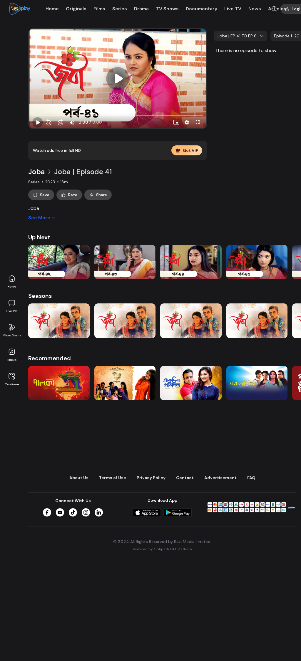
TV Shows (167, 9)
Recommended (49, 358)
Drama (141, 9)
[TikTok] (73, 512)
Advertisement (220, 477)
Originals (76, 9)
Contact (185, 477)
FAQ (251, 477)
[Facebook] (47, 512)
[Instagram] (86, 512)
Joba (36, 171)
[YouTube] (60, 512)
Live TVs (12, 311)
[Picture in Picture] (176, 122)
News (254, 9)
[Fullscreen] (197, 122)
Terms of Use (112, 477)
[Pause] (37, 122)
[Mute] (71, 122)
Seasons (40, 296)
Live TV (232, 9)
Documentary (201, 9)
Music (11, 360)
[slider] (117, 116)
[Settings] (187, 122)
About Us (78, 477)
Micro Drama (12, 335)
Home (12, 286)
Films (99, 9)
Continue (12, 384)
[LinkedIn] (99, 512)
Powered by (162, 549)
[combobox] (240, 36)
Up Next (39, 237)
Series (119, 9)
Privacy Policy (151, 477)
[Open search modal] (274, 9)
